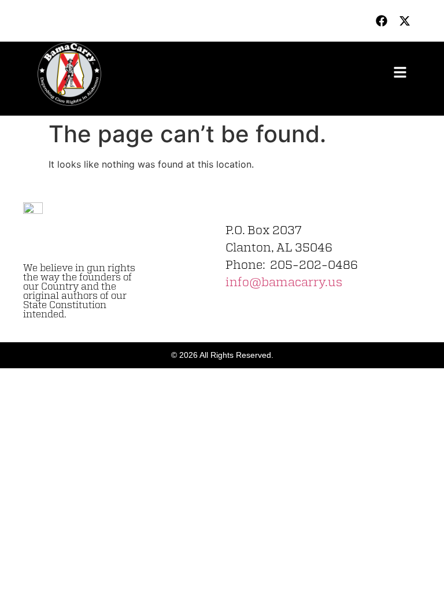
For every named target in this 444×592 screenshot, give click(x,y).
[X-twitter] (404, 20)
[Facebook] (381, 20)
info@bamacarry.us (283, 282)
